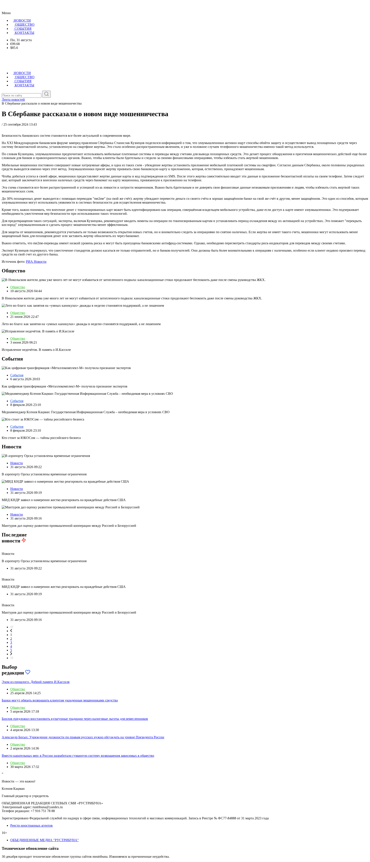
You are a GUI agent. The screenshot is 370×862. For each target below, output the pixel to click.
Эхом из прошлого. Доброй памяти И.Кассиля (35, 682)
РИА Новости (36, 261)
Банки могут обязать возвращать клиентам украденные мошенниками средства (60, 700)
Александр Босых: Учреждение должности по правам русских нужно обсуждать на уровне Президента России (83, 737)
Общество (17, 287)
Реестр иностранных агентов (31, 825)
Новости (16, 463)
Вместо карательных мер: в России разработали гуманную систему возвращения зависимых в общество (78, 755)
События (16, 375)
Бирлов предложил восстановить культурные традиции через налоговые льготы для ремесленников (75, 719)
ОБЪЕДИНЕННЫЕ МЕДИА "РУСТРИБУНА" (44, 840)
